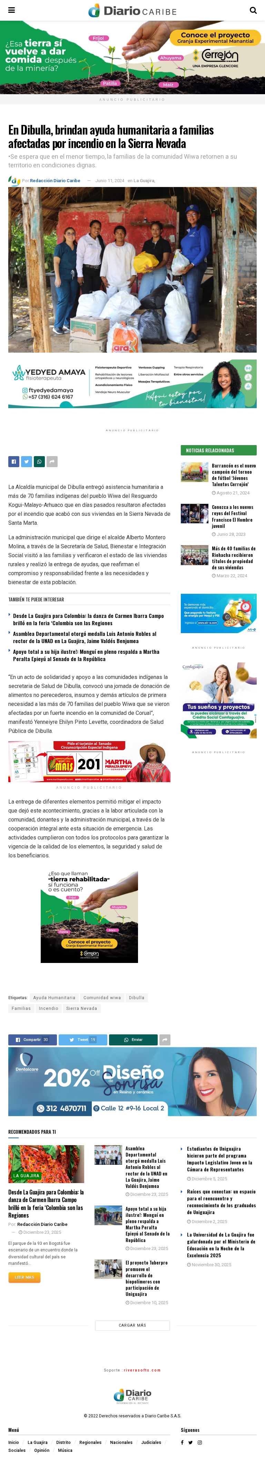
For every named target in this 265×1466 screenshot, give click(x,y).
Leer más (24, 1277)
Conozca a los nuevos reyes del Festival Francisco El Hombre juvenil (232, 516)
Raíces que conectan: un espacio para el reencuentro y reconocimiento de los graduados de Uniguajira (221, 1202)
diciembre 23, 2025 (41, 1232)
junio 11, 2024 (109, 180)
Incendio (48, 1008)
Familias (21, 1008)
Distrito (63, 1442)
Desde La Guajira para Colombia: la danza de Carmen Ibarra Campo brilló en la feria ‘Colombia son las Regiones (88, 619)
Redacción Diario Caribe (55, 180)
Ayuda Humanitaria (54, 998)
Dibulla (137, 998)
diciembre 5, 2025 (209, 1178)
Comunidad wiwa (102, 998)
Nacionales (121, 1442)
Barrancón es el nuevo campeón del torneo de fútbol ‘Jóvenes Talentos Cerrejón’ (234, 475)
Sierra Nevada (81, 1008)
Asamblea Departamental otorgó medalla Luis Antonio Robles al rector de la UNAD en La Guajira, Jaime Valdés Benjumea (84, 637)
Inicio (13, 1442)
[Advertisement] (219, 816)
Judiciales (151, 1442)
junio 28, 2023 (231, 534)
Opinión (41, 1450)
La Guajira (144, 180)
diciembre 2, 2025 (209, 1221)
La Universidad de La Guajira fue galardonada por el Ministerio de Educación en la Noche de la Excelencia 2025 (221, 1245)
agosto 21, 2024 (232, 493)
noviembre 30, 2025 (211, 1264)
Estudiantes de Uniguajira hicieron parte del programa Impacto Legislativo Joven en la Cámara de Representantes (219, 1159)
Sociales (17, 1450)
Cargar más (132, 1325)
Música (65, 1450)
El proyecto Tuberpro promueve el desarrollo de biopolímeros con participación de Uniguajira (147, 1278)
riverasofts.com (142, 1370)
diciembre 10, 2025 (148, 1302)
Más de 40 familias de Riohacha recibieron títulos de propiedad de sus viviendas (234, 558)
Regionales (90, 1442)
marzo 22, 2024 (231, 575)
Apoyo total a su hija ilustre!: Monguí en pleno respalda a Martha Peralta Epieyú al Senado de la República (86, 655)
